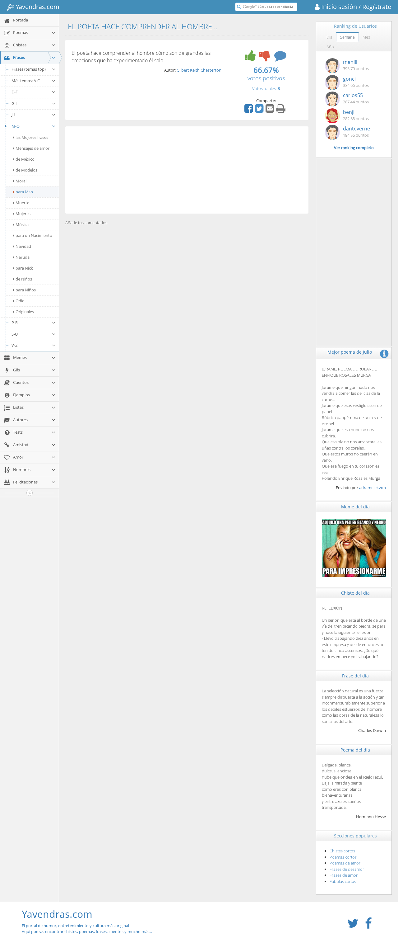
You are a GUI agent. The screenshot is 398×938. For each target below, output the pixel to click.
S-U (15, 334)
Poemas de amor (345, 863)
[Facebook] (249, 110)
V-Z (14, 345)
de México (25, 159)
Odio (20, 301)
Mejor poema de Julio (349, 352)
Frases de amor (344, 875)
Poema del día (355, 750)
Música (22, 224)
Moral (21, 181)
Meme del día (355, 507)
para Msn (24, 192)
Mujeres (23, 213)
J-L (14, 114)
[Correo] (270, 110)
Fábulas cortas (343, 881)
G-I (14, 103)
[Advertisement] (186, 170)
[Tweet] (260, 110)
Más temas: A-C (26, 80)
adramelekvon (372, 487)
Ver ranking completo (354, 147)
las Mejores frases (32, 137)
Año (330, 46)
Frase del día (355, 676)
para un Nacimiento (34, 235)
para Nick (24, 268)
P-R (15, 322)
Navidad (23, 246)
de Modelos (26, 170)
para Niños (26, 290)
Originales (25, 311)
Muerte (22, 202)
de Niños (24, 279)
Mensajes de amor (32, 148)
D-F (15, 92)
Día (329, 37)
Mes (366, 37)
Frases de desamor (347, 869)
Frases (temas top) (29, 69)
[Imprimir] (281, 110)
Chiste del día (355, 593)
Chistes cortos (342, 851)
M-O (16, 126)
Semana (347, 37)
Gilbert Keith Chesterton (199, 70)
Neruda (23, 257)
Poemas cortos (343, 857)
